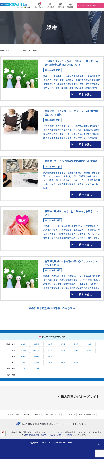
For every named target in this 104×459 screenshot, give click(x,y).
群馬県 (89, 350)
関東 (13, 350)
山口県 (23, 368)
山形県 (76, 344)
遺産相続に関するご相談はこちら (90, 5)
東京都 (23, 350)
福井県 (23, 356)
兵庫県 (49, 362)
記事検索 (61, 7)
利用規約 (37, 414)
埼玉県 (49, 350)
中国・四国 (11, 368)
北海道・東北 (10, 344)
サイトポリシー (69, 414)
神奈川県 (36, 350)
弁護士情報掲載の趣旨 (87, 414)
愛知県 (49, 356)
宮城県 (49, 344)
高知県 (36, 368)
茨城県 (76, 350)
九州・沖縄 (11, 375)
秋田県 (63, 344)
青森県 (23, 344)
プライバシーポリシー (52, 414)
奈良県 (76, 362)
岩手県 (36, 344)
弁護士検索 (50, 7)
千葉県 (63, 350)
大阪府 (23, 362)
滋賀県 (63, 362)
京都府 (36, 362)
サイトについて (14, 414)
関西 (13, 362)
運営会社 (26, 414)
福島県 (89, 344)
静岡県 (36, 356)
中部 (13, 356)
